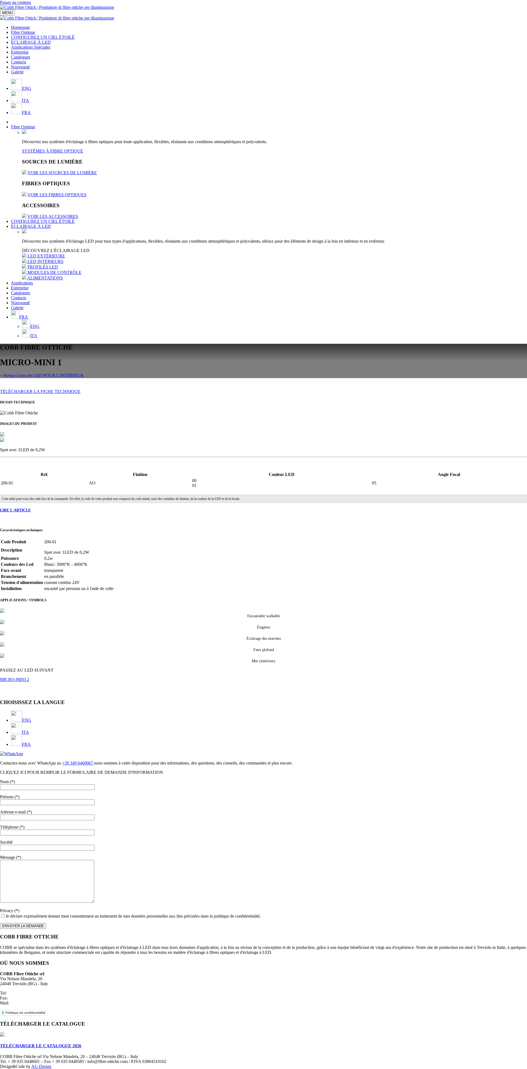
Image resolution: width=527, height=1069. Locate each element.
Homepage (20, 27)
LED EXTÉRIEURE (46, 256)
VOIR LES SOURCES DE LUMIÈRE (62, 172)
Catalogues (20, 57)
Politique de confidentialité (25, 1013)
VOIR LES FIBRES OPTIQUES (56, 194)
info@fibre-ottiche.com (30, 1003)
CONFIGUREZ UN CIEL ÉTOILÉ (43, 37)
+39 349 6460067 (78, 763)
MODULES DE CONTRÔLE (54, 272)
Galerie (17, 72)
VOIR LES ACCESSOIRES (52, 216)
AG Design (41, 1066)
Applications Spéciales (30, 47)
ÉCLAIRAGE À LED (31, 42)
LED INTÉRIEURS (45, 261)
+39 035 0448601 (23, 993)
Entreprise (20, 52)
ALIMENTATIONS (45, 278)
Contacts (18, 62)
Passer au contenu (15, 2)
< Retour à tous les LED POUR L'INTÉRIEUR (42, 375)
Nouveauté (20, 67)
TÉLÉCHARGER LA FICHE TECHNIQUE (40, 391)
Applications (22, 283)
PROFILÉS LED (42, 267)
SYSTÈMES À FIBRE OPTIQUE (52, 151)
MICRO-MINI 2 (14, 679)
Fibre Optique (23, 32)
